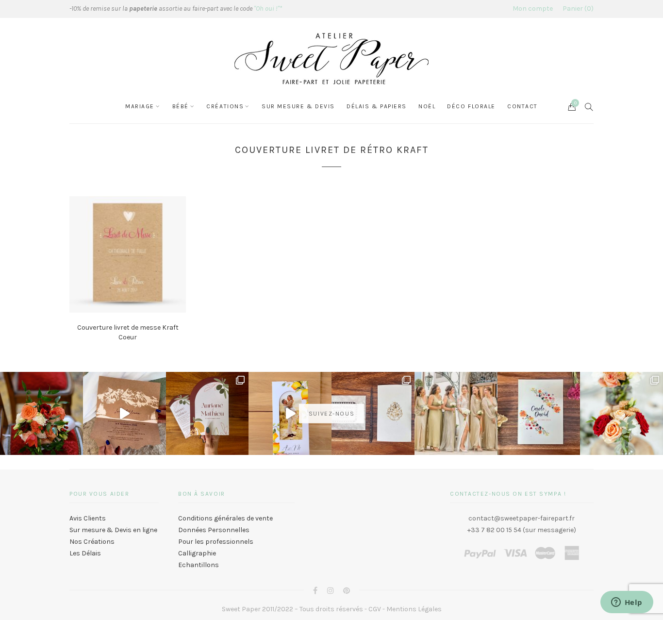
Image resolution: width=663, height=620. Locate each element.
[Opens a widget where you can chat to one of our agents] (626, 603)
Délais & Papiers (377, 106)
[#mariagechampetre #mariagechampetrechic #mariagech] (621, 413)
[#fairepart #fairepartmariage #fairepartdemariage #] (207, 413)
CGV (374, 609)
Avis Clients (87, 518)
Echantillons (198, 565)
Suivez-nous (331, 413)
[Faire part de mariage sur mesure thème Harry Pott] (373, 413)
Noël (426, 106)
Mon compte (533, 8)
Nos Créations (92, 541)
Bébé (180, 106)
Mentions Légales (414, 609)
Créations (225, 106)
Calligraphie (197, 553)
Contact (522, 106)
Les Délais (85, 553)
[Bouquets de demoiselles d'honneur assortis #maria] (455, 413)
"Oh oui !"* (268, 8)
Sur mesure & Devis (298, 106)
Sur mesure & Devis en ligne (113, 530)
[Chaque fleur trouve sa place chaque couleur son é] (41, 413)
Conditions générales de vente (225, 518)
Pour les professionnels (215, 541)
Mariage (139, 106)
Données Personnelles (213, 530)
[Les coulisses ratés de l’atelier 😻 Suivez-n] (124, 413)
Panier (577, 8)
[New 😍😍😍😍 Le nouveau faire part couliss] (290, 413)
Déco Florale (471, 106)
